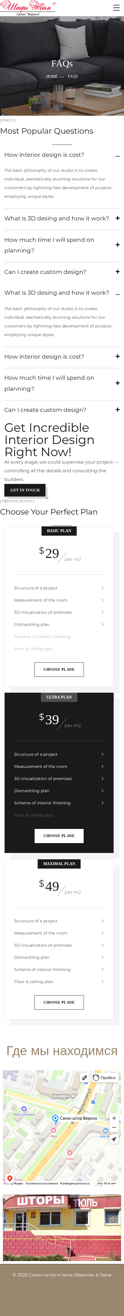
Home (52, 76)
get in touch (25, 490)
